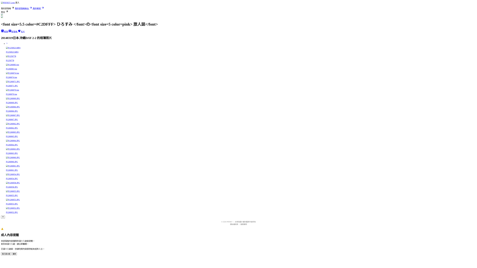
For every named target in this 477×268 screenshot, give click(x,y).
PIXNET (229, 222)
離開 (14, 254)
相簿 (6, 32)
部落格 (14, 32)
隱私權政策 (234, 224)
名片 (23, 32)
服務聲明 (243, 224)
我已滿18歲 (6, 254)
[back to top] (3, 217)
